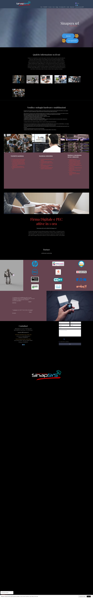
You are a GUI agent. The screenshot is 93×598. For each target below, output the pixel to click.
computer (15, 297)
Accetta (89, 596)
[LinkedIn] (23, 344)
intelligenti (15, 299)
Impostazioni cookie (82, 596)
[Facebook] (22, 344)
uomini (18, 298)
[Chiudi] (91, 596)
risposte (30, 310)
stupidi (14, 298)
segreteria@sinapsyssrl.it (23, 332)
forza (15, 300)
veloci (27, 297)
